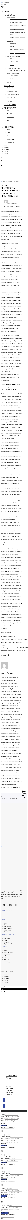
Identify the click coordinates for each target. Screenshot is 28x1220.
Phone (3, 1120)
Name (3, 1114)
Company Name (5, 1116)
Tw (5, 655)
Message (3, 1123)
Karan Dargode (12, 203)
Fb (3, 655)
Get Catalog (4, 1125)
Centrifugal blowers (6, 265)
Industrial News (15, 206)
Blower (7, 206)
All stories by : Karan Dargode (10, 787)
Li (6, 655)
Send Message (4, 1212)
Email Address (5, 1118)
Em (1, 655)
